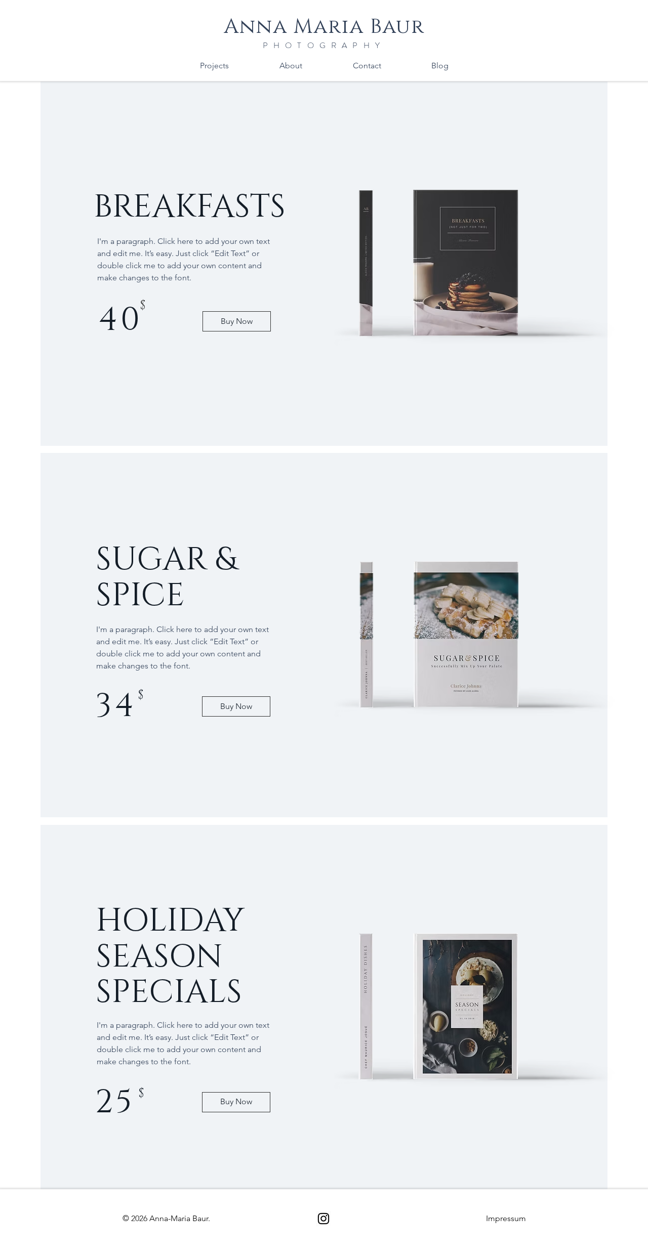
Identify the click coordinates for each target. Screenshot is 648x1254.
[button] (506, 1218)
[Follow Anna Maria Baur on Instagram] (323, 1218)
